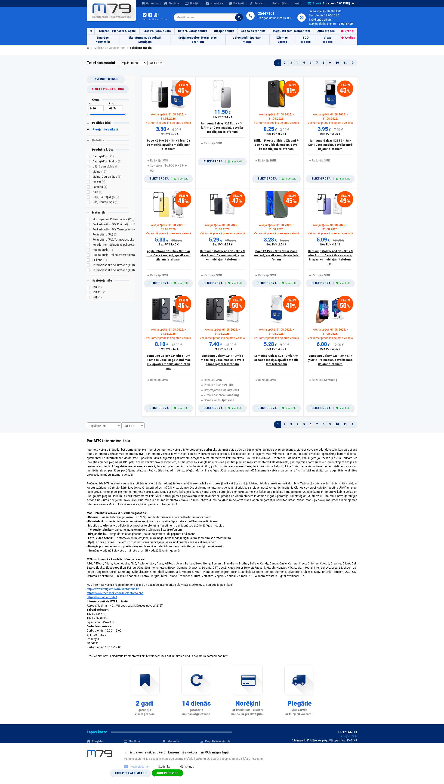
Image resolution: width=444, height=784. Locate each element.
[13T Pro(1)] (88, 293)
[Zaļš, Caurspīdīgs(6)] (88, 197)
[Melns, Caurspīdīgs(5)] (88, 177)
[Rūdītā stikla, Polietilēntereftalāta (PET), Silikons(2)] (88, 255)
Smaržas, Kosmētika (103, 39)
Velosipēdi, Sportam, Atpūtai (247, 39)
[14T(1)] (88, 298)
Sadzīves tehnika (253, 31)
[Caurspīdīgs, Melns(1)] (88, 162)
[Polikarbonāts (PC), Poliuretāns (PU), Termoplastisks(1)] (88, 225)
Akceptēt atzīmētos (130, 773)
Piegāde (174, 3)
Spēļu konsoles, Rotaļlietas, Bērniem (198, 39)
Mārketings (187, 766)
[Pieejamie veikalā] (88, 130)
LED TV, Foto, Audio (157, 31)
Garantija (152, 3)
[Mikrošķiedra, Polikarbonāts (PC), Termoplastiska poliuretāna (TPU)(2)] (88, 220)
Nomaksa (217, 3)
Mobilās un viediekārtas (109, 48)
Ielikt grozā (168, 178)
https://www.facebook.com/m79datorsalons (115, 593)
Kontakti (238, 3)
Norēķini (195, 3)
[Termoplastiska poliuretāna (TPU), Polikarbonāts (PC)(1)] (88, 271)
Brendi (349, 31)
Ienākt (298, 3)
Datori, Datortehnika (192, 31)
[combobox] (208, 17)
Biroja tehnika (224, 31)
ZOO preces (306, 39)
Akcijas (350, 37)
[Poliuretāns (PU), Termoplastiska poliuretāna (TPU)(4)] (88, 240)
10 (337, 62)
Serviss (259, 3)
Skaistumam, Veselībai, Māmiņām (145, 39)
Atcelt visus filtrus (108, 89)
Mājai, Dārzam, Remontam (291, 31)
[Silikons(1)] (88, 260)
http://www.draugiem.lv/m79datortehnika (113, 589)
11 (345, 62)
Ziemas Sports (282, 39)
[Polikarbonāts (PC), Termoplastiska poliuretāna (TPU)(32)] (88, 230)
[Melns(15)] (88, 172)
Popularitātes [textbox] (97, 426)
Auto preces (326, 31)
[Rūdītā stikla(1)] (88, 250)
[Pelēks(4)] (88, 182)
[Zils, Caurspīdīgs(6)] (88, 203)
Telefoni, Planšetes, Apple (117, 31)
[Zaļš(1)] (88, 192)
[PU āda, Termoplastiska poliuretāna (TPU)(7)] (88, 245)
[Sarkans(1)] (88, 187)
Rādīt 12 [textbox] (128, 426)
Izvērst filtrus (105, 79)
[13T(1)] (88, 288)
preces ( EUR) (331, 3)
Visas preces (328, 39)
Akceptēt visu (167, 773)
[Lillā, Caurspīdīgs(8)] (88, 167)
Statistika (164, 766)
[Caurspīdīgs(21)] (88, 157)
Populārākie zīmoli (217, 741)
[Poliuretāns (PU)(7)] (88, 235)
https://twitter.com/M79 (102, 597)
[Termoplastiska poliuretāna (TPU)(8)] (88, 265)
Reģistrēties (280, 3)
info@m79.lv (349, 736)
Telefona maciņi (141, 48)
